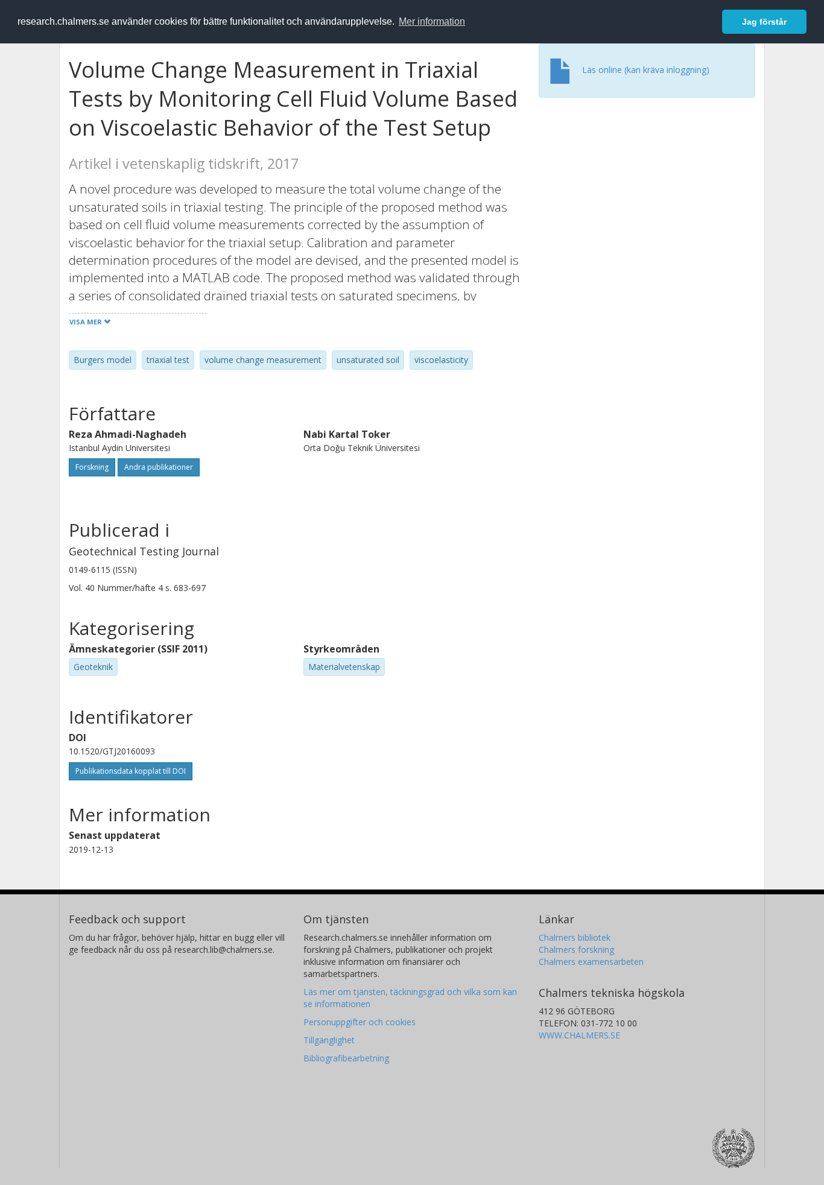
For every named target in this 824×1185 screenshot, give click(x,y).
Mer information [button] (432, 21)
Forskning (92, 467)
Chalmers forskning (576, 949)
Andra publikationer (158, 467)
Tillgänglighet (329, 1040)
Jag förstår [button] (764, 22)
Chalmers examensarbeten (591, 961)
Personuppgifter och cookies (359, 1022)
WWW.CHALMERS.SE (579, 1035)
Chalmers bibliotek (574, 937)
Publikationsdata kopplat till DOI (130, 771)
